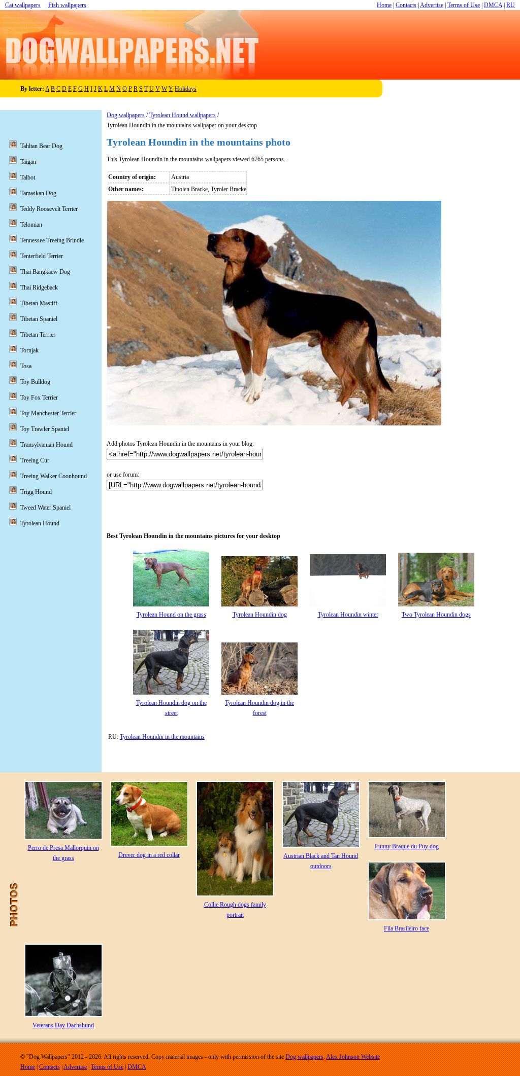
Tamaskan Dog (38, 193)
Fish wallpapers (67, 5)
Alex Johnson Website (353, 1056)
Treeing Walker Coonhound (53, 476)
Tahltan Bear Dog (41, 146)
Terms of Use (463, 5)
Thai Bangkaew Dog (45, 271)
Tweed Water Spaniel (45, 507)
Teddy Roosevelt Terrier (49, 208)
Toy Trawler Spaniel (44, 429)
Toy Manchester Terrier (48, 413)
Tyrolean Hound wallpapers (182, 115)
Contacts (406, 5)
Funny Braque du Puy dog (407, 846)
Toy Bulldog (35, 381)
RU (510, 5)
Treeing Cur (34, 460)
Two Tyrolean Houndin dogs (436, 614)
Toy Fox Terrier (39, 397)
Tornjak (29, 350)
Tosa (25, 366)
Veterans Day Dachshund (63, 1025)
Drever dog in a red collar (149, 854)
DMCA (493, 5)
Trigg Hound (36, 491)
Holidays (186, 88)
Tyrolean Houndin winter (348, 614)
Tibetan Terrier (37, 334)
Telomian (31, 224)
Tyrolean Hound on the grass (171, 614)
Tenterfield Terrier (41, 256)
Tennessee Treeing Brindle (52, 240)
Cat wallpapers (23, 5)
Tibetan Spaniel (38, 318)
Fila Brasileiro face (406, 928)
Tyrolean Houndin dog (260, 614)
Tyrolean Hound (39, 523)
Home (384, 5)
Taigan (28, 161)
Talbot (27, 177)
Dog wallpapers (126, 115)
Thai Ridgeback (39, 287)
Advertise (431, 5)
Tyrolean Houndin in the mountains (162, 736)
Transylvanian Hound (46, 444)
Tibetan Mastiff (38, 303)
